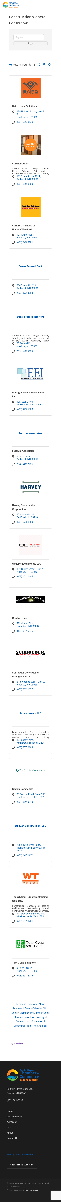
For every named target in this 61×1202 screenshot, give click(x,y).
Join (9, 1127)
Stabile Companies (22, 789)
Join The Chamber (37, 1025)
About (10, 1132)
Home (10, 1111)
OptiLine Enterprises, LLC (26, 564)
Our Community (15, 1116)
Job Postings (39, 1017)
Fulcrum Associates (23, 451)
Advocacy (12, 1122)
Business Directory (26, 1004)
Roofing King (19, 618)
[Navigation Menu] (56, 4)
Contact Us (12, 1138)
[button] (10, 64)
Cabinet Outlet (20, 163)
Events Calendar (33, 1008)
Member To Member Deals (35, 1012)
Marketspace (22, 1017)
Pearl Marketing (31, 1190)
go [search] (31, 43)
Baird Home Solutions (24, 106)
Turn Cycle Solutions (24, 962)
